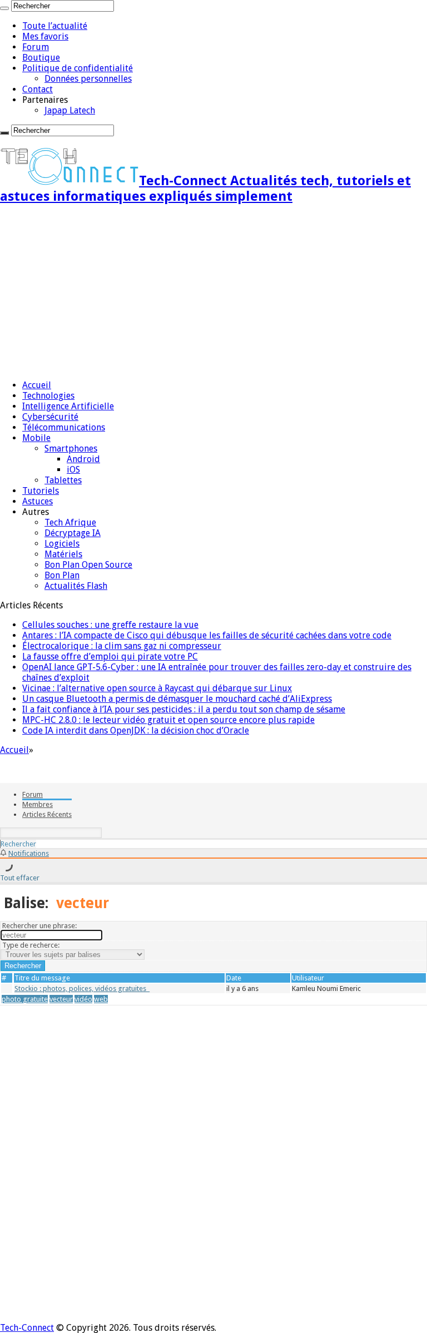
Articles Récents (47, 814)
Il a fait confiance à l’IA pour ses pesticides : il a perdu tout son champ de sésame (183, 709)
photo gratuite (25, 999)
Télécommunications (63, 427)
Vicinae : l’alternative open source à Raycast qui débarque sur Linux (157, 688)
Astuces (37, 501)
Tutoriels (40, 490)
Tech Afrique (70, 522)
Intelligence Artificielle (68, 406)
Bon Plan (62, 575)
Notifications (28, 853)
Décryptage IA (72, 533)
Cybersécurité (50, 417)
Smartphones (70, 448)
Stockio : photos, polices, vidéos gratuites (82, 988)
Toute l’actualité (54, 26)
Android (83, 459)
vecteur (61, 999)
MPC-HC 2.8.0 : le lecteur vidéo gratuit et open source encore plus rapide (168, 720)
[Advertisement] (213, 293)
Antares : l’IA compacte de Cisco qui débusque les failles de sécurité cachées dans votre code (206, 635)
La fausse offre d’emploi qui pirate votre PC (110, 656)
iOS (73, 469)
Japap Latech (69, 110)
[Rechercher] (4, 8)
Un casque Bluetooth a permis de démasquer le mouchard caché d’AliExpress (177, 698)
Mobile (36, 438)
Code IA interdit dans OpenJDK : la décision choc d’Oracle (135, 730)
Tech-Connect (27, 1327)
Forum (35, 47)
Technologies (48, 395)
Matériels (63, 554)
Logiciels (62, 543)
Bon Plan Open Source (88, 564)
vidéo (83, 999)
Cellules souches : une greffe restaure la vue (110, 625)
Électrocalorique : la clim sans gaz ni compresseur (121, 646)
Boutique (41, 57)
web (101, 999)
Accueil (36, 385)
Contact (37, 89)
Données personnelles (88, 78)
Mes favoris (45, 36)
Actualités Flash (75, 586)
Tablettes (63, 480)
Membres (37, 804)
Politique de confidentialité (77, 68)
